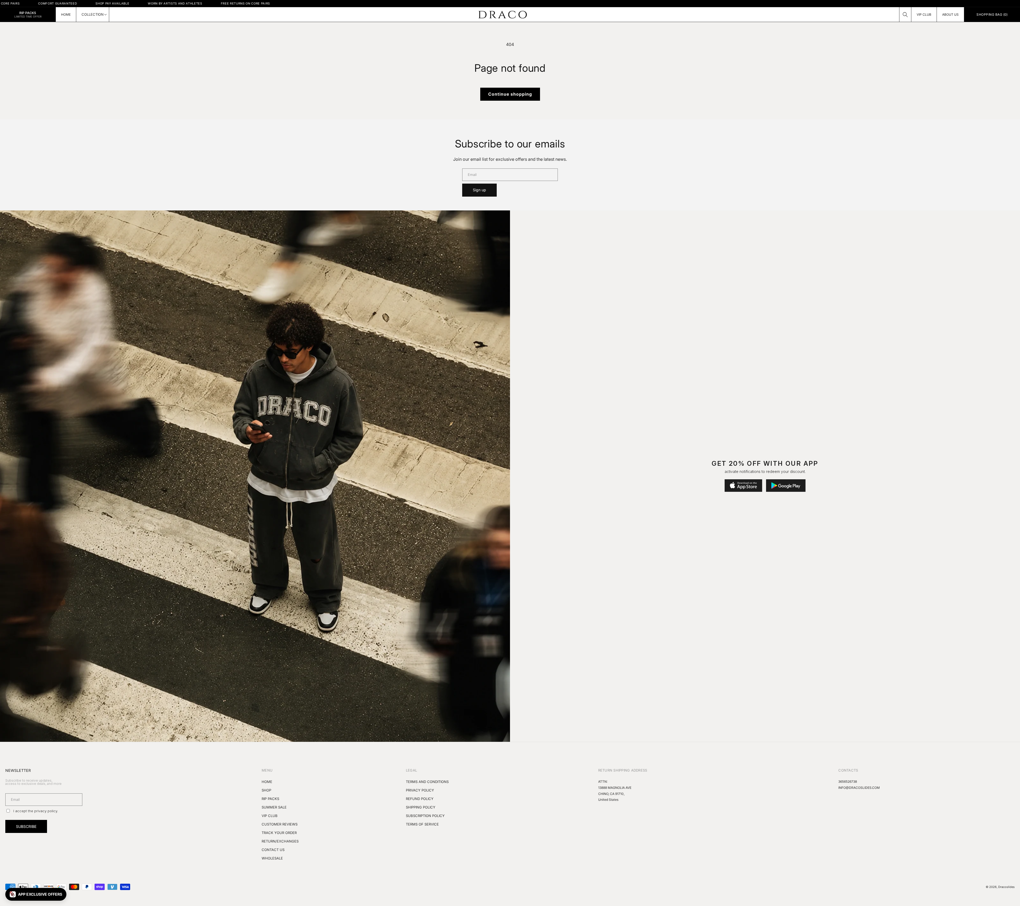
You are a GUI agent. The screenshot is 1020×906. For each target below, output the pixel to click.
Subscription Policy (425, 816)
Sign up (479, 190)
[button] (905, 14)
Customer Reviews (280, 824)
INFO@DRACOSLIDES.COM (859, 788)
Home (267, 782)
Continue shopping (510, 94)
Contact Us (273, 850)
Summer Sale (274, 807)
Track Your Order (279, 833)
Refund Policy (420, 799)
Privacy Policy (420, 790)
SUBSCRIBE (26, 826)
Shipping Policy (420, 807)
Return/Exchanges (280, 841)
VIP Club (270, 816)
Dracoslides (1006, 887)
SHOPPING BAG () (992, 14)
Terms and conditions (427, 782)
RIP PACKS (270, 799)
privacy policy (45, 811)
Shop (266, 790)
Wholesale (272, 858)
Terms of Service (422, 824)
